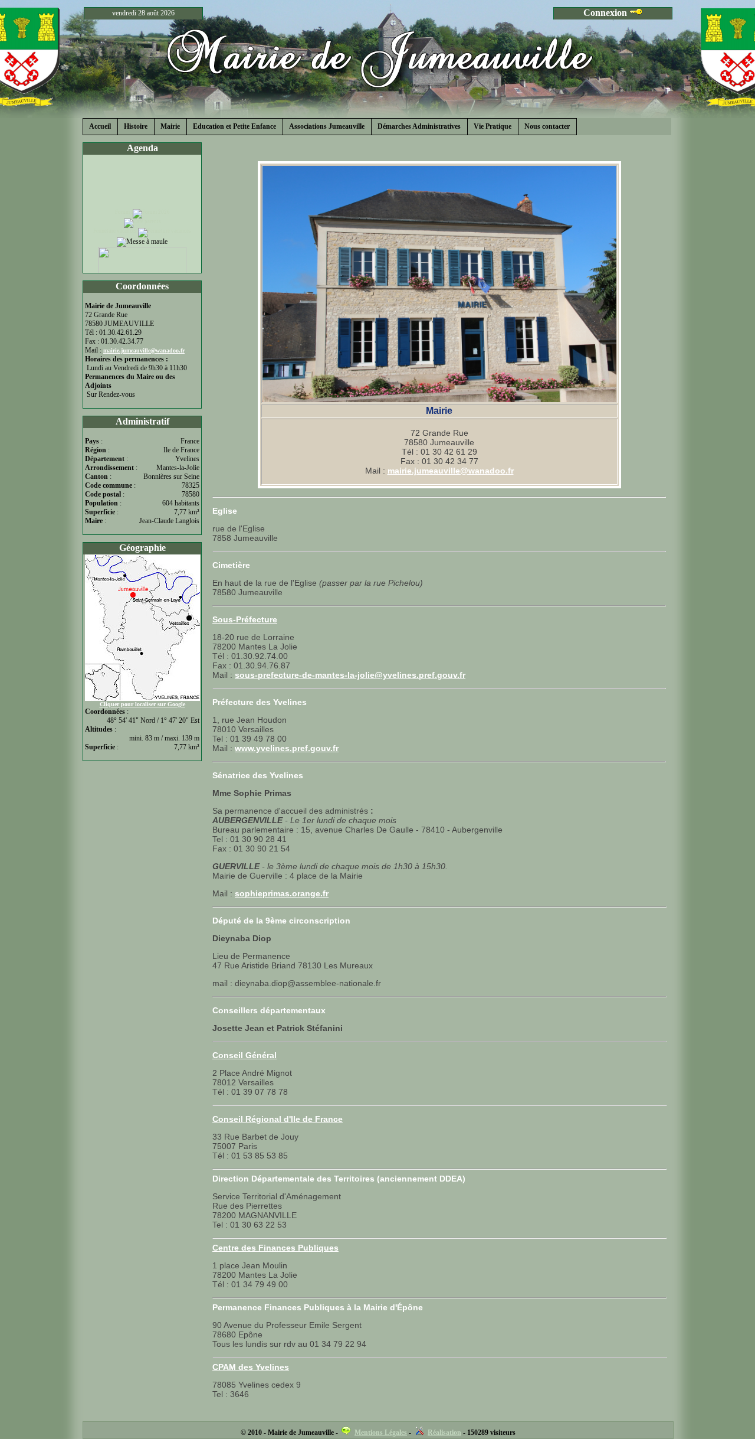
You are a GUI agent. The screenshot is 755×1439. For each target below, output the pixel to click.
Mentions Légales (380, 1432)
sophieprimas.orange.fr (282, 893)
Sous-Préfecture (244, 619)
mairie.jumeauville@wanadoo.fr (451, 470)
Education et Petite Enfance (234, 126)
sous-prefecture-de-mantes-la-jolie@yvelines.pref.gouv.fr (350, 675)
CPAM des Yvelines (250, 1367)
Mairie (170, 126)
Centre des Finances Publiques (275, 1247)
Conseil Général (244, 1055)
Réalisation (444, 1432)
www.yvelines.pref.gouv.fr (287, 748)
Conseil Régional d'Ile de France (277, 1119)
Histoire (135, 126)
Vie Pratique (492, 126)
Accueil (100, 126)
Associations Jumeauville (327, 126)
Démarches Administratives (419, 126)
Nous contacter (547, 126)
